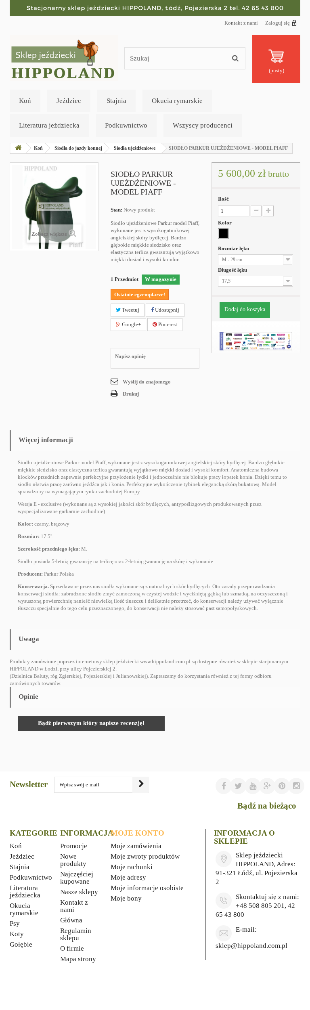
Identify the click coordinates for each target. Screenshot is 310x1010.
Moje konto (137, 833)
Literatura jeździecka (49, 125)
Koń (25, 101)
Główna (71, 920)
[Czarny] (223, 233)
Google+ (131, 324)
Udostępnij (166, 310)
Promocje (73, 846)
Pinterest (167, 324)
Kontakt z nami (241, 23)
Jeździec (69, 101)
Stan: (116, 210)
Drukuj (131, 394)
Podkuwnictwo (126, 125)
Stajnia (116, 101)
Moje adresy (128, 877)
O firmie (72, 948)
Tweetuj (130, 310)
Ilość (223, 199)
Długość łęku (233, 270)
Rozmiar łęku (234, 248)
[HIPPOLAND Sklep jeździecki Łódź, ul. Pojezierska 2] (155, 8)
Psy (15, 923)
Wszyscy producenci (202, 125)
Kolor (225, 223)
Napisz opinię (130, 356)
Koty (17, 934)
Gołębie (21, 944)
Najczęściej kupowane (76, 877)
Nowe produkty (73, 860)
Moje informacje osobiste (147, 888)
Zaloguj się (277, 23)
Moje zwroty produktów (145, 856)
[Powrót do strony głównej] (18, 148)
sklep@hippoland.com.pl (251, 945)
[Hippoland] (64, 57)
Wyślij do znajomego (147, 382)
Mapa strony (78, 959)
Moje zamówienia (136, 846)
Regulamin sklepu (75, 934)
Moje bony (126, 898)
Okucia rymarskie (177, 101)
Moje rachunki (132, 867)
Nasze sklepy (79, 892)
